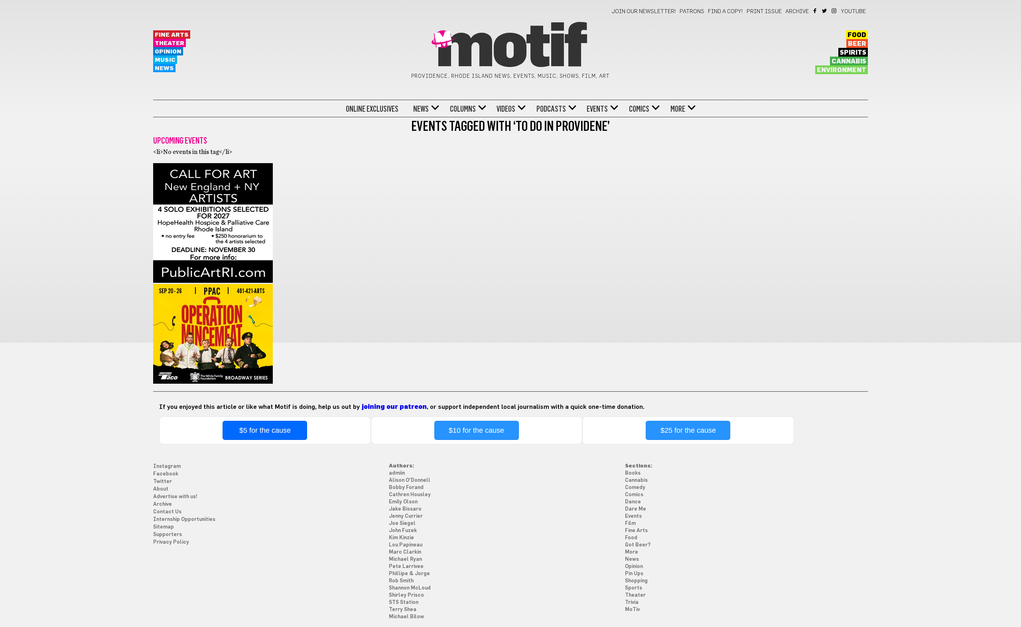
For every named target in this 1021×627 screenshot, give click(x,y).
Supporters (167, 534)
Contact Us (167, 512)
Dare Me (635, 509)
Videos (506, 109)
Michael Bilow (406, 616)
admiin (397, 473)
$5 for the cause (265, 430)
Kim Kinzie (401, 537)
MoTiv (632, 609)
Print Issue (764, 11)
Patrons (692, 11)
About (160, 489)
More (677, 109)
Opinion (168, 52)
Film (630, 523)
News (164, 68)
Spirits (853, 52)
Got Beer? (637, 545)
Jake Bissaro (405, 509)
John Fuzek (403, 530)
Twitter (825, 10)
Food (857, 35)
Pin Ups (634, 573)
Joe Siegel (402, 523)
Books (633, 473)
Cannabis (849, 61)
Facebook (815, 10)
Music (165, 60)
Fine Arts (172, 35)
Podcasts (551, 109)
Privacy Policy (171, 542)
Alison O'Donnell (409, 480)
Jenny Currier (406, 516)
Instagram (835, 10)
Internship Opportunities (184, 519)
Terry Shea (402, 609)
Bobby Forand (406, 487)
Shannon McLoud (410, 588)
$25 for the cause (688, 430)
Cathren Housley (410, 494)
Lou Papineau (405, 545)
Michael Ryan (405, 559)
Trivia (632, 602)
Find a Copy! (725, 11)
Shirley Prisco (406, 595)
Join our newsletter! (643, 11)
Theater (169, 43)
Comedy (635, 487)
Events (597, 109)
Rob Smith (401, 581)
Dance (633, 502)
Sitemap (163, 527)
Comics (639, 109)
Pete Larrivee (406, 566)
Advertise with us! (175, 496)
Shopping (636, 581)
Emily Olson (403, 502)
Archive (797, 11)
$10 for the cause (476, 430)
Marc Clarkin (405, 552)
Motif (510, 48)
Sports (633, 588)
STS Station (403, 602)
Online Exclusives (372, 109)
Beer (857, 44)
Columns (463, 109)
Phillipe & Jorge (409, 573)
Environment (841, 70)
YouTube (853, 11)
